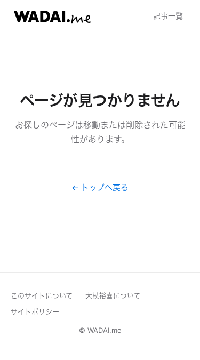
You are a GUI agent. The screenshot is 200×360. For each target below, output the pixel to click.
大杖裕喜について (112, 295)
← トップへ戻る (100, 187)
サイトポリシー (35, 311)
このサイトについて (42, 295)
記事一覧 (168, 15)
